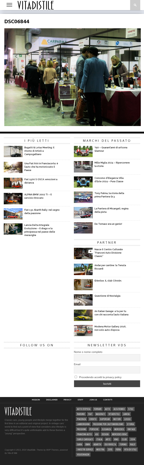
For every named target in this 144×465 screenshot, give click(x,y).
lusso (127, 419)
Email (77, 364)
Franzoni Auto (84, 434)
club (124, 439)
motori (117, 419)
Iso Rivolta (110, 444)
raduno (81, 414)
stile (130, 409)
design (105, 434)
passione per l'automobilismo (108, 424)
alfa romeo (119, 409)
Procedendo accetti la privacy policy (100, 377)
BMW (88, 444)
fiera (118, 449)
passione (81, 429)
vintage (131, 429)
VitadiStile (114, 414)
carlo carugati (85, 439)
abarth (97, 444)
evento (92, 419)
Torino (123, 444)
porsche (94, 429)
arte (108, 439)
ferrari (97, 409)
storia (130, 424)
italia (99, 439)
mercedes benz (119, 434)
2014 (132, 439)
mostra (100, 449)
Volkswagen (83, 454)
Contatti (107, 400)
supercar (105, 419)
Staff (80, 400)
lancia (126, 414)
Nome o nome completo (88, 351)
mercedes (119, 429)
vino (116, 439)
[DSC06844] (72, 125)
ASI (96, 434)
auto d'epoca (83, 409)
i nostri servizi (85, 449)
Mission (36, 400)
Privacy (67, 400)
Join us (93, 400)
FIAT (90, 414)
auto (107, 409)
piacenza (81, 419)
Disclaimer (51, 400)
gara (79, 444)
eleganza (106, 429)
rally (132, 444)
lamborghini (83, 424)
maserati (100, 414)
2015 (110, 449)
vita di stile (130, 449)
